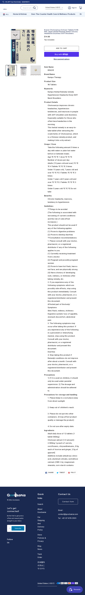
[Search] (34, 7)
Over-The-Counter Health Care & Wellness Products (53, 14)
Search (40, 504)
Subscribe (18, 528)
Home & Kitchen (20, 14)
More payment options (62, 59)
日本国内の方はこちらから (41, 565)
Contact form (68, 502)
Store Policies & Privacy (42, 538)
